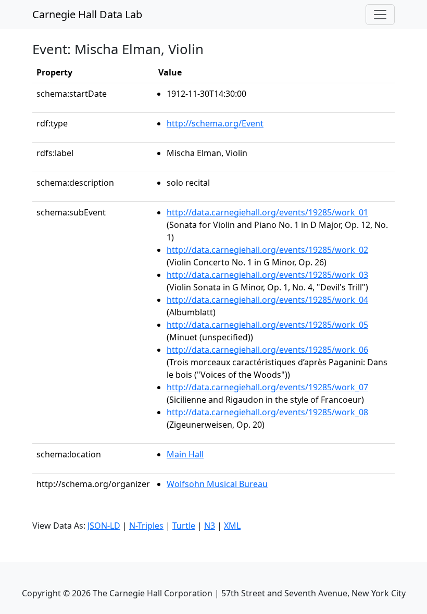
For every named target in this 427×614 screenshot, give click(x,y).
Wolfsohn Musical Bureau (217, 484)
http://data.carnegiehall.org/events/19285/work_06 (267, 349)
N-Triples (146, 525)
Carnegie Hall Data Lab (87, 14)
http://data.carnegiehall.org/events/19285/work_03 (267, 274)
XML (232, 525)
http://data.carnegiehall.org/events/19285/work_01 (267, 212)
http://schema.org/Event (215, 123)
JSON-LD (103, 525)
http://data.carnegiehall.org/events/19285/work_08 (267, 412)
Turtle (183, 525)
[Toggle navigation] (380, 14)
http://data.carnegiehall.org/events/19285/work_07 (267, 387)
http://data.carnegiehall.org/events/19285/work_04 (267, 299)
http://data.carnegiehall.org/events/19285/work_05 (267, 324)
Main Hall (185, 454)
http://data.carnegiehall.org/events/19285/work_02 (267, 249)
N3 (209, 525)
